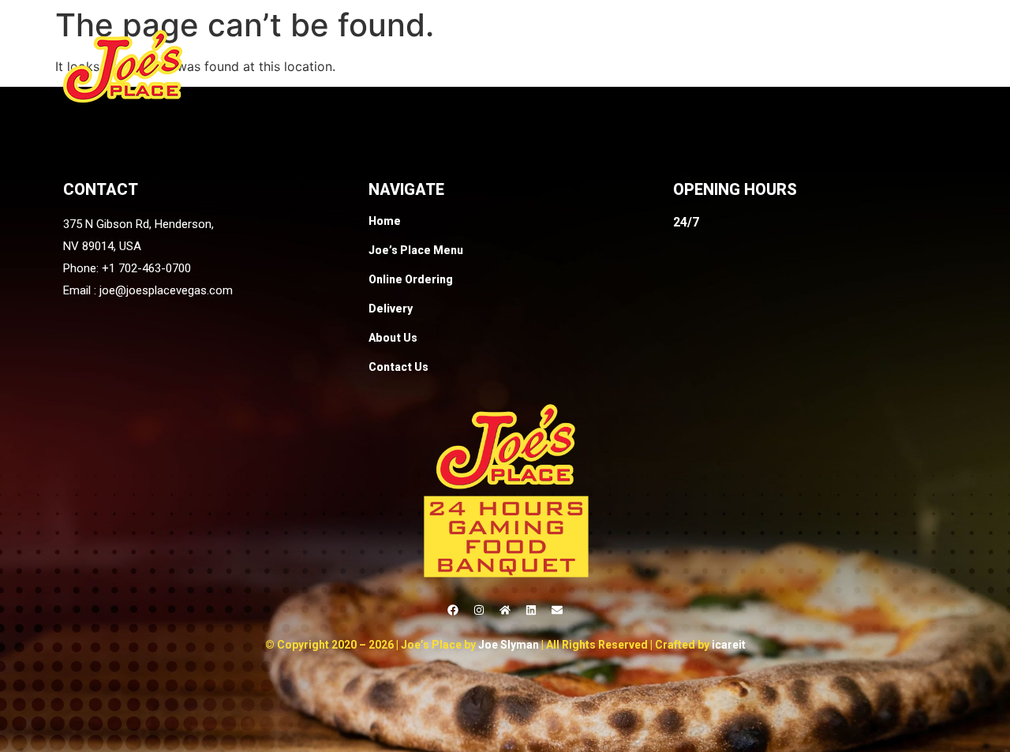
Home (405, 66)
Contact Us (910, 66)
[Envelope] (557, 610)
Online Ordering (638, 66)
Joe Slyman (508, 644)
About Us (819, 66)
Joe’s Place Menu (506, 66)
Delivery (739, 66)
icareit (729, 644)
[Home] (505, 610)
